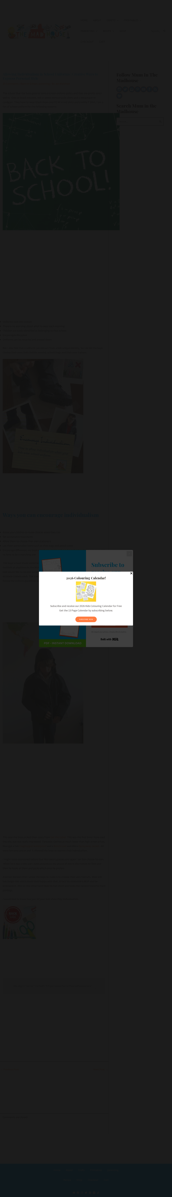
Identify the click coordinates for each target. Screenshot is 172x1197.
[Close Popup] (131, 573)
